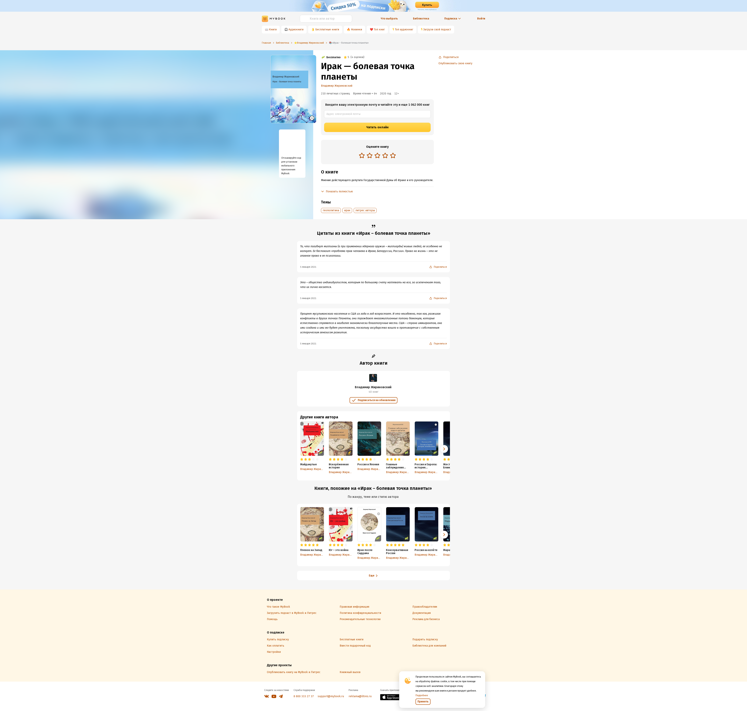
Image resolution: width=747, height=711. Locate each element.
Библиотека (421, 18)
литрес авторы (365, 210)
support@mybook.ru (331, 696)
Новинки (356, 29)
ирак (347, 210)
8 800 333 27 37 (304, 696)
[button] (444, 449)
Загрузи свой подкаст (437, 29)
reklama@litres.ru (360, 696)
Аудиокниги (295, 29)
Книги (273, 29)
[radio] (362, 155)
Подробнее (422, 695)
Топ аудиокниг (404, 29)
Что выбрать (389, 18)
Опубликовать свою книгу (455, 63)
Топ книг (379, 29)
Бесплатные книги (327, 29)
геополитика (331, 210)
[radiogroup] (377, 155)
